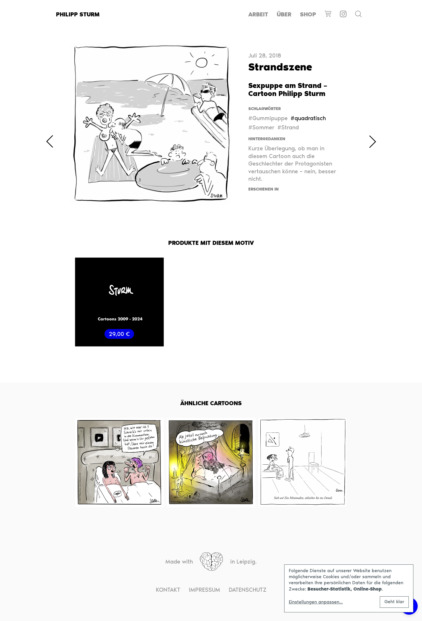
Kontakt (168, 589)
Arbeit (258, 14)
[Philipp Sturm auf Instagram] (343, 14)
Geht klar (394, 601)
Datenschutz (247, 589)
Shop (308, 14)
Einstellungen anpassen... (316, 602)
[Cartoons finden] (358, 14)
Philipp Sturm (78, 14)
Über (284, 14)
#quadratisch (308, 118)
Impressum (204, 589)
